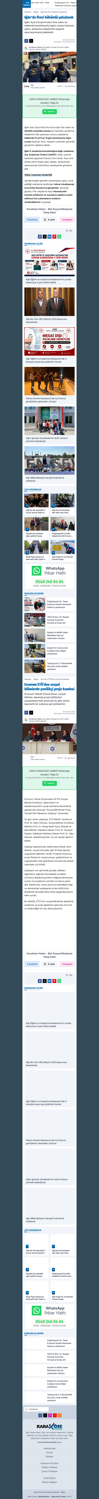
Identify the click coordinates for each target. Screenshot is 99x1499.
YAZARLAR (33, 1409)
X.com (51, 219)
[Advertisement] (49, 931)
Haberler (27, 12)
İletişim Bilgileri (49, 1482)
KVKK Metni (49, 1478)
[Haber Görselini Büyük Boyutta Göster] (49, 67)
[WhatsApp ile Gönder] (59, 237)
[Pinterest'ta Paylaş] (54, 237)
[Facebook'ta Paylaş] (26, 41)
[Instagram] (50, 1415)
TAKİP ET (51, 112)
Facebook (32, 219)
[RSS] (60, 1415)
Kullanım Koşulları (49, 1463)
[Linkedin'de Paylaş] (49, 237)
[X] (45, 1415)
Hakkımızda (49, 1448)
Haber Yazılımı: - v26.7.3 (49, 1496)
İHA (38, 86)
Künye (49, 1452)
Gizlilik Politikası (50, 1467)
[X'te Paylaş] (31, 41)
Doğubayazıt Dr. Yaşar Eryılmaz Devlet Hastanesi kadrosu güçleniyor (53, 4)
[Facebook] (40, 1415)
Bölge (36, 12)
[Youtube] (55, 1415)
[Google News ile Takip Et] (70, 86)
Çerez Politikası (49, 1471)
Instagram (67, 219)
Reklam (49, 1456)
